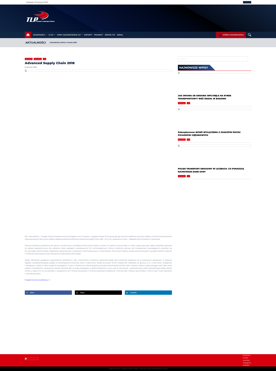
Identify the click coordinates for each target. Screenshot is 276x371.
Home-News (37, 59)
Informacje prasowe (214, 320)
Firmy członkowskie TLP (69, 35)
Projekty (98, 35)
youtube (246, 360)
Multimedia (211, 327)
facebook (246, 355)
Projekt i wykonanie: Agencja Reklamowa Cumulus (150, 368)
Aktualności (35, 42)
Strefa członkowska (233, 35)
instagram (247, 363)
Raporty (88, 35)
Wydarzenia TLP (213, 317)
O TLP (51, 35)
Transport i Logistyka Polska (122, 368)
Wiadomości (39, 35)
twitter (245, 358)
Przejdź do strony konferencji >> (38, 280)
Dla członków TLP (213, 324)
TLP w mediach (212, 322)
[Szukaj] (244, 59)
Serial (120, 35)
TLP (44, 59)
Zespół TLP (110, 35)
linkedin (246, 365)
